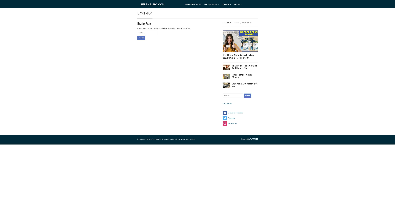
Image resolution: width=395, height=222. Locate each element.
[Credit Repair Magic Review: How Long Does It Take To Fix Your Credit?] (240, 42)
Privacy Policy (181, 139)
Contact (166, 139)
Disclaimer (173, 139)
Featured (227, 23)
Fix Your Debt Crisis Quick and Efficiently (242, 75)
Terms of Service (190, 139)
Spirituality (226, 4)
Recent (236, 23)
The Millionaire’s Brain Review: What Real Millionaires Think (244, 66)
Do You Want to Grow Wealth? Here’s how (244, 84)
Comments (246, 23)
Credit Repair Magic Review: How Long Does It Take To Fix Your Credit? (238, 56)
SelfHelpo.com (152, 4)
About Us (160, 139)
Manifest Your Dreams (193, 4)
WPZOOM (254, 139)
